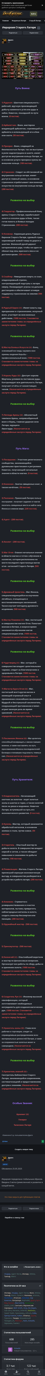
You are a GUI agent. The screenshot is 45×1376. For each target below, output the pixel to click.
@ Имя (4, 1141)
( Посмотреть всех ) (32, 1267)
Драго (10, 40)
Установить (5, 5)
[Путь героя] (40, 13)
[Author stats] (42, 41)
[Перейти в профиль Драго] (4, 41)
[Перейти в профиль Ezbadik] (10, 1350)
